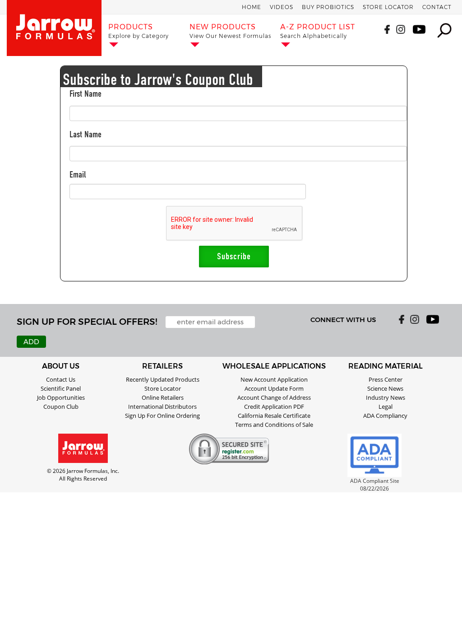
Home (251, 7)
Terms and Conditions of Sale (274, 425)
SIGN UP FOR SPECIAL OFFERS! (87, 321)
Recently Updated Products (162, 379)
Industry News (385, 397)
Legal (386, 406)
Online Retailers (163, 397)
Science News (385, 388)
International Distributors (162, 406)
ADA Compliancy (385, 415)
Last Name (85, 134)
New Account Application (274, 379)
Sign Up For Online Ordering (162, 415)
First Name (85, 94)
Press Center (385, 379)
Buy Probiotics (328, 7)
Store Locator (388, 7)
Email (77, 174)
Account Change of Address (274, 397)
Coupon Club (61, 406)
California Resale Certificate (274, 415)
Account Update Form (274, 388)
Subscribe (234, 256)
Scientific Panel (61, 388)
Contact (437, 7)
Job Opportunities (61, 397)
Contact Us (60, 379)
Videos (281, 7)
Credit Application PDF (274, 406)
